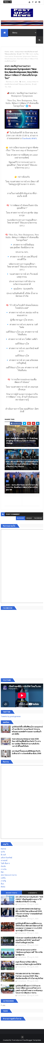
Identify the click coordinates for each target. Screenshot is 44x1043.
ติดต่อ (3, 886)
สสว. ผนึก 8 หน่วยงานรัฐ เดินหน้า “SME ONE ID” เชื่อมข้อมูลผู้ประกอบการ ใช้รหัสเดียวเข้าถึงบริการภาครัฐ (29, 899)
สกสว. (12, 52)
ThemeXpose (17, 1040)
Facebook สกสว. (29, 138)
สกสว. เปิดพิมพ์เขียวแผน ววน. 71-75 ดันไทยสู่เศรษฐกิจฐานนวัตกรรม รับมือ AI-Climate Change (22, 440)
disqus (29, 518)
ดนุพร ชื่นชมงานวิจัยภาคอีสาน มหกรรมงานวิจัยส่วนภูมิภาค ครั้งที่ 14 (28, 963)
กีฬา (2, 872)
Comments (32, 893)
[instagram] (39, 2)
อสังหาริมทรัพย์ (6, 857)
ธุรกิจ (3, 852)
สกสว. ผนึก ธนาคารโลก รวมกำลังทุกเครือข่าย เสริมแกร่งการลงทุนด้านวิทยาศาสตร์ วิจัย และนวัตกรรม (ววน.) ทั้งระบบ (22, 464)
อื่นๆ (2, 884)
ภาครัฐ (3, 881)
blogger (20, 518)
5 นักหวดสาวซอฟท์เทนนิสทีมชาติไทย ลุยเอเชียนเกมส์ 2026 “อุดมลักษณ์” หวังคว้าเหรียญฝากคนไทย (29, 940)
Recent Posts (11, 893)
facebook (38, 518)
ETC (4, 1005)
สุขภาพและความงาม (9, 875)
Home (7, 52)
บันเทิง (3, 866)
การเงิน (3, 869)
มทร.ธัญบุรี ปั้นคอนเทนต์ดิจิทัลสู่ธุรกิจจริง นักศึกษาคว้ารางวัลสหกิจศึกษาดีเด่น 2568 (26, 752)
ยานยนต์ (4, 860)
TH (23, 54)
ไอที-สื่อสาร (5, 863)
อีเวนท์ (19, 54)
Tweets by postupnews (11, 716)
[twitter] (36, 2)
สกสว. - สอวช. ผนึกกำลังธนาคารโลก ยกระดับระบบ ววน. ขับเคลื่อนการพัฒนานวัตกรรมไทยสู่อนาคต (22, 487)
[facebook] (32, 2)
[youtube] (29, 2)
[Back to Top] (22, 1037)
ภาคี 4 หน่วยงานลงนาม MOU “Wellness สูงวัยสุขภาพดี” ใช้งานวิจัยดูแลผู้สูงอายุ (29, 952)
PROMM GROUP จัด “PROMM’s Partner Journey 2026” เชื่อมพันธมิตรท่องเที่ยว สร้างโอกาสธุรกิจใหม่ (29, 976)
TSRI (27, 54)
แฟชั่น (3, 878)
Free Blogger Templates (32, 1040)
